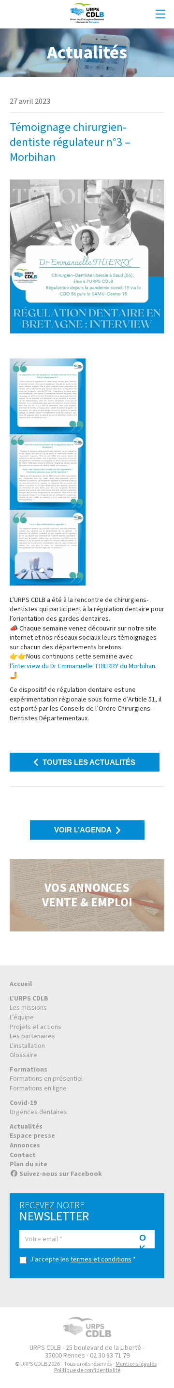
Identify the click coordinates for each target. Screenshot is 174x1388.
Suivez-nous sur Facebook (60, 1174)
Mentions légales (136, 1364)
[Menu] (160, 14)
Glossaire (23, 1055)
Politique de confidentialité (87, 1370)
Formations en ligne (38, 1088)
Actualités (26, 1126)
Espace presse (32, 1136)
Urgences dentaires (38, 1112)
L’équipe (22, 1017)
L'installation (27, 1046)
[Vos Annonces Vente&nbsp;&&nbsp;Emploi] (87, 895)
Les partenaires (32, 1036)
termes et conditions (101, 1259)
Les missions (28, 1008)
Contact (23, 1155)
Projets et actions (35, 1027)
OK (142, 1240)
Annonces (25, 1145)
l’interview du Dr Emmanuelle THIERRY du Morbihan (82, 666)
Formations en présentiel (46, 1079)
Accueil (21, 984)
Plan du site (28, 1164)
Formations (28, 1069)
